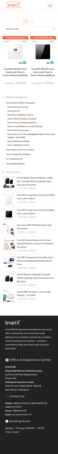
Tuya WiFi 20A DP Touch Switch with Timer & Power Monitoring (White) (15, 72)
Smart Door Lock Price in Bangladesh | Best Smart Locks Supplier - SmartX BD (31, 136)
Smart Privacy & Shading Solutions (22, 122)
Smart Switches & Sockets (18, 141)
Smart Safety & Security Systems (20, 149)
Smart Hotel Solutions (15, 163)
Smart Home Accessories (18, 130)
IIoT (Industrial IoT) (14, 159)
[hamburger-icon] (50, 6)
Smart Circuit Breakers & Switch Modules (25, 126)
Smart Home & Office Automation (20, 103)
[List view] (32, 21)
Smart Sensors (13, 111)
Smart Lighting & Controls (18, 145)
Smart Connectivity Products (18, 154)
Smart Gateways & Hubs (18, 107)
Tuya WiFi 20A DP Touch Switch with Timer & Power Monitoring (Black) (43, 72)
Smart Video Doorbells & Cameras (22, 118)
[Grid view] (25, 21)
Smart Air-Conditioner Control (20, 115)
